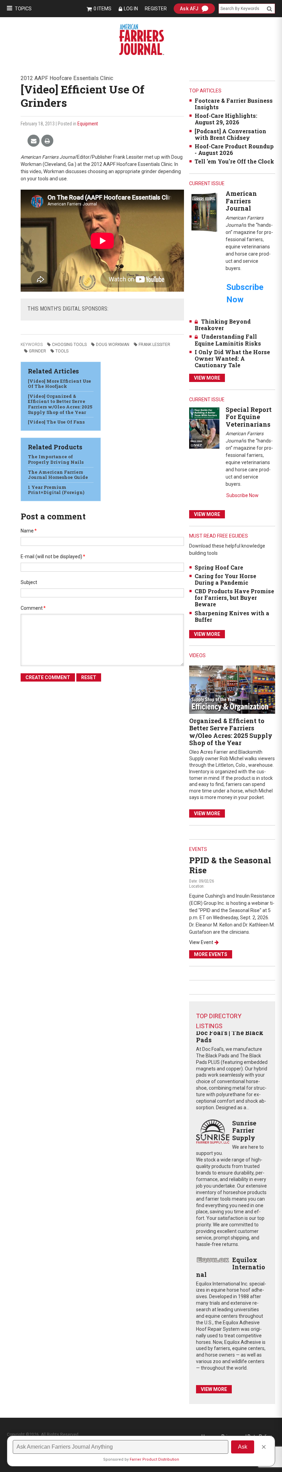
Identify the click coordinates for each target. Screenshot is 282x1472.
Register (156, 8)
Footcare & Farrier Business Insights (234, 104)
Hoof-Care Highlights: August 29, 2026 (226, 119)
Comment (33, 608)
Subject (29, 582)
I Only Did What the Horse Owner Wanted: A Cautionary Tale (232, 358)
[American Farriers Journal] (204, 212)
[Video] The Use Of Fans (56, 422)
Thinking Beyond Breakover (223, 325)
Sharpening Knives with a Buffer (232, 616)
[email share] (34, 141)
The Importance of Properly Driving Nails (56, 459)
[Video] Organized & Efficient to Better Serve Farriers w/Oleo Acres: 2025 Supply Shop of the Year (60, 404)
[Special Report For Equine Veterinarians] (204, 427)
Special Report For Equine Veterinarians (249, 416)
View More (207, 378)
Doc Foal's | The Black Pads (229, 1036)
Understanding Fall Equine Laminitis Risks (228, 340)
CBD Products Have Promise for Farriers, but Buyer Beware (234, 597)
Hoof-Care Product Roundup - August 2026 (234, 149)
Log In (131, 8)
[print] (47, 141)
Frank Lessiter (154, 344)
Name (29, 530)
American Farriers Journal (241, 200)
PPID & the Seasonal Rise (230, 865)
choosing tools (69, 344)
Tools (61, 351)
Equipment (87, 123)
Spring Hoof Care (219, 567)
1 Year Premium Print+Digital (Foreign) (56, 490)
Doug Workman (112, 344)
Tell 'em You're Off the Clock (234, 161)
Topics (23, 8)
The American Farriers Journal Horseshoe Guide (58, 475)
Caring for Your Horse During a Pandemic (225, 579)
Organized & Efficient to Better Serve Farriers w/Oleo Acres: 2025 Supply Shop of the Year (230, 732)
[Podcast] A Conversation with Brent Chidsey (230, 134)
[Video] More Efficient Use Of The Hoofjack (59, 384)
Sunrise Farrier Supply (244, 1130)
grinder (37, 351)
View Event (201, 942)
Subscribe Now (242, 495)
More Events (210, 954)
